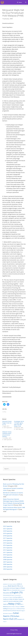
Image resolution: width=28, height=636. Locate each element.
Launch (5, 601)
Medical (5, 606)
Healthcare (6, 599)
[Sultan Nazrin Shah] (2, 2)
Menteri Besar (12, 606)
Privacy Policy (14, 630)
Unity (4, 621)
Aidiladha (5, 584)
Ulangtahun (20, 619)
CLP (21, 586)
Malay (14, 603)
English (17, 592)
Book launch (13, 586)
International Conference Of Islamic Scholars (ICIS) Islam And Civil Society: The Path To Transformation (13, 451)
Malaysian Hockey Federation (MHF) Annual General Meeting (6, 434)
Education (7, 593)
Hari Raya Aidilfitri (17, 597)
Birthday (5, 586)
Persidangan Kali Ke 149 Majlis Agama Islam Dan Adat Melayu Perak (19, 424)
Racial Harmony (9, 610)
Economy (22, 590)
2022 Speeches (7, 526)
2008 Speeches (7, 559)
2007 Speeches (7, 562)
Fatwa (13, 595)
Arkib (15, 584)
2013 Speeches (7, 548)
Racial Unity (16, 610)
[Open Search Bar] (25, 2)
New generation (13, 608)
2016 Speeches (7, 540)
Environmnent (7, 595)
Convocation (7, 588)
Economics (15, 590)
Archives (10, 584)
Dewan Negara (16, 588)
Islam (12, 599)
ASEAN (19, 584)
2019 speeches (7, 533)
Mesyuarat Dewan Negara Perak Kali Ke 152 (7, 423)
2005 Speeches (8, 447)
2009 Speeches (7, 557)
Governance (6, 597)
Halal (11, 597)
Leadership (16, 601)
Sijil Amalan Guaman (8, 613)
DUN (10, 590)
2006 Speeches (7, 564)
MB (22, 604)
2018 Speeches (7, 536)
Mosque (18, 606)
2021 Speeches (7, 529)
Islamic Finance (19, 599)
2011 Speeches (7, 552)
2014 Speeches (7, 545)
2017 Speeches (7, 538)
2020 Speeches (7, 531)
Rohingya (22, 610)
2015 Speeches (7, 543)
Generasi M (18, 595)
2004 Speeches (7, 569)
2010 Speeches (7, 555)
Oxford (19, 608)
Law (10, 601)
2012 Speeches (7, 550)
